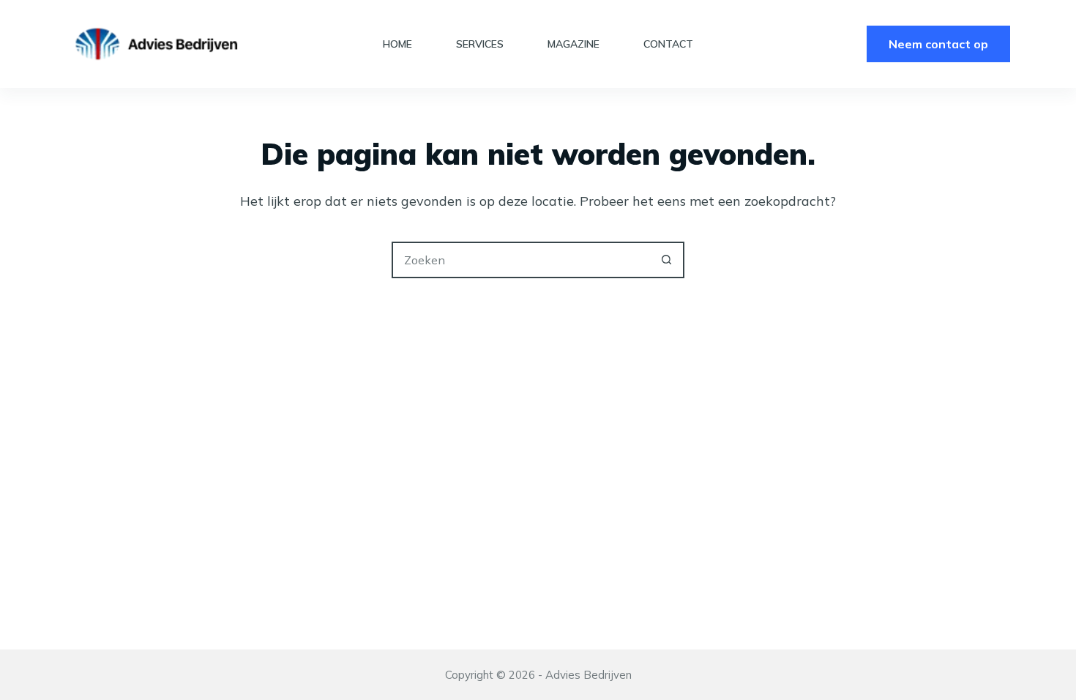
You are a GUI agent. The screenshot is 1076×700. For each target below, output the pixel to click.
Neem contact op (938, 44)
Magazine (573, 44)
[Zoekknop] (666, 260)
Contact (668, 44)
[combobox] (521, 260)
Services (480, 44)
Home (397, 44)
